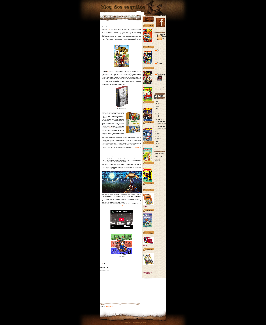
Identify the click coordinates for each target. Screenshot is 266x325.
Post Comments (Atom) (110, 306)
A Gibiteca (159, 50)
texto (108, 71)
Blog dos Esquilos (130, 321)
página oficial (123, 205)
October (158, 113)
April (158, 134)
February (158, 138)
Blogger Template (138, 322)
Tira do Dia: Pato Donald (161, 119)
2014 (157, 108)
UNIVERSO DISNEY (161, 74)
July (157, 115)
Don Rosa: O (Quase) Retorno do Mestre (114, 16)
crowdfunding (137, 147)
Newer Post (103, 304)
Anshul (144, 322)
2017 (157, 103)
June (158, 131)
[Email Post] (104, 263)
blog (109, 29)
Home (120, 304)
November (159, 111)
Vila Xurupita (157, 159)
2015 (157, 106)
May (157, 133)
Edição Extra (157, 160)
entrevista (111, 127)
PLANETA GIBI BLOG (161, 34)
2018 (157, 101)
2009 (157, 146)
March (158, 136)
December (159, 110)
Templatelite (127, 322)
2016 (157, 105)
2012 (157, 141)
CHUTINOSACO (160, 63)
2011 (157, 143)
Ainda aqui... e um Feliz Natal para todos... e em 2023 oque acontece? (161, 52)
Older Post (138, 304)
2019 (157, 100)
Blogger (148, 273)
